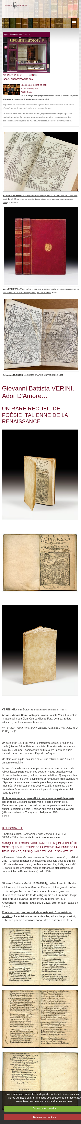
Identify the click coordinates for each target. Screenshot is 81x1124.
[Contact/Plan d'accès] (26, 52)
